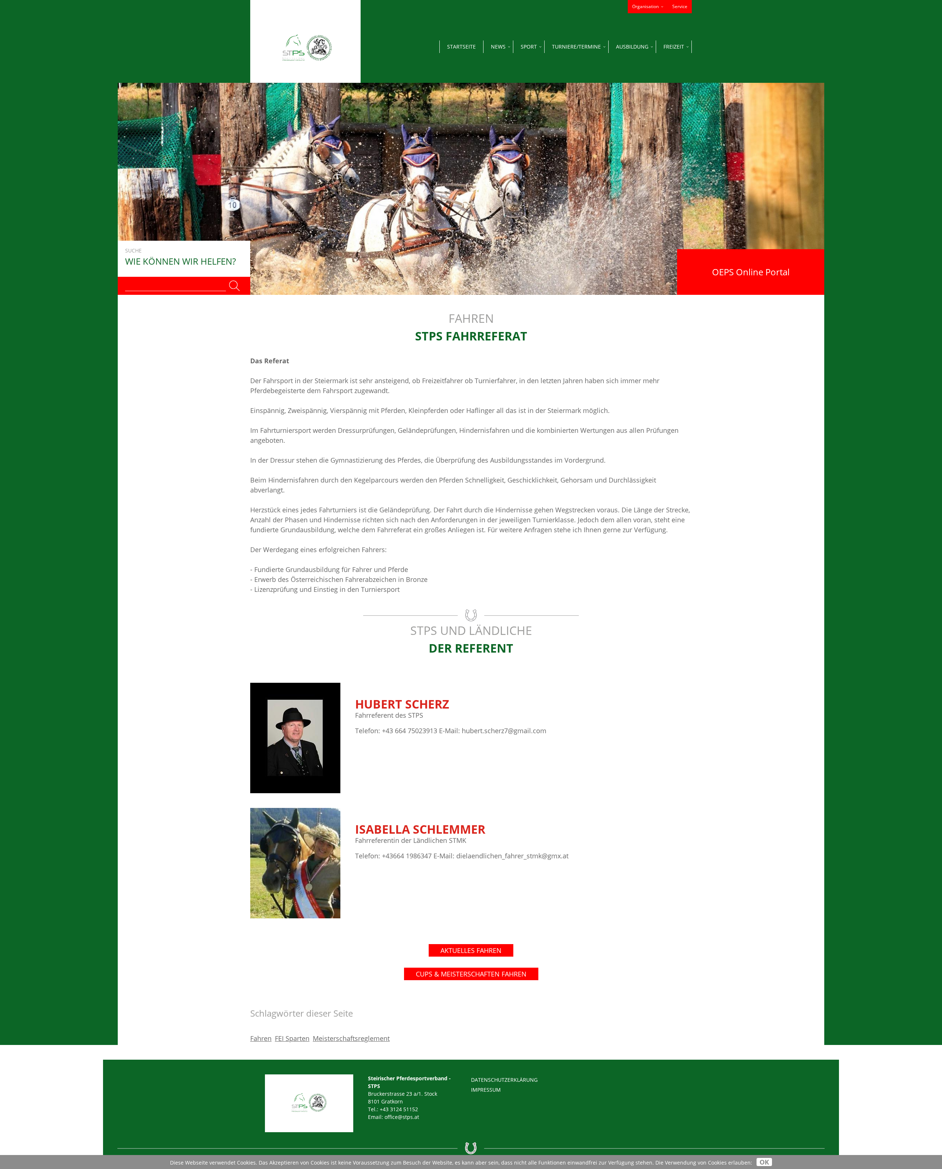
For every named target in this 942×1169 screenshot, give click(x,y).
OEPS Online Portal (751, 272)
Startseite (461, 46)
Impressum (486, 1089)
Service (679, 6)
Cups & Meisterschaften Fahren (471, 974)
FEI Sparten (292, 1038)
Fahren (261, 1038)
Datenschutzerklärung (504, 1079)
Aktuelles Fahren (471, 950)
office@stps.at (402, 1116)
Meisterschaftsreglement (351, 1038)
